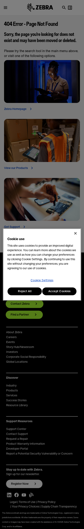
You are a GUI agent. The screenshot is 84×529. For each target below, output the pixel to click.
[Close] (75, 233)
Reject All (24, 291)
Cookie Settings (42, 280)
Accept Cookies (59, 291)
